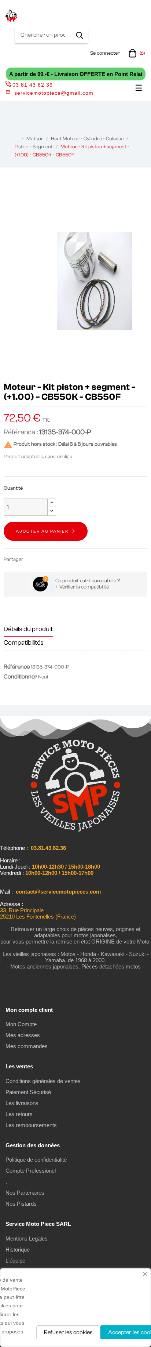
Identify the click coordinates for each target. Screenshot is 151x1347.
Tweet (43, 559)
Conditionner (20, 676)
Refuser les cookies (68, 1332)
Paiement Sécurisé (28, 1092)
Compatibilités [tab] (24, 643)
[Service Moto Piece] (75, 830)
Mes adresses (22, 1035)
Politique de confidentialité (36, 1159)
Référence (17, 666)
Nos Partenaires (24, 1193)
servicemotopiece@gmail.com (53, 93)
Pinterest (54, 559)
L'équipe (15, 1260)
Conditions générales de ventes (43, 1081)
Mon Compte (21, 1024)
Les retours (19, 1114)
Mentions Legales (26, 1238)
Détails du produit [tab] (28, 629)
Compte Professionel (30, 1170)
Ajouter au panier (42, 531)
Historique (17, 1249)
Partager (32, 559)
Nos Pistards (21, 1204)
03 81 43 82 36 (32, 85)
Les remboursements (31, 1125)
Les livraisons (21, 1103)
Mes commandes (26, 1046)
